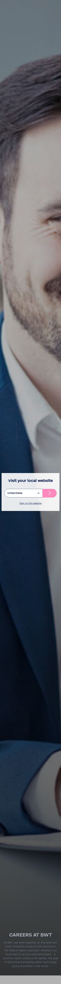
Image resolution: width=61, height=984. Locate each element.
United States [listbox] (14, 493)
